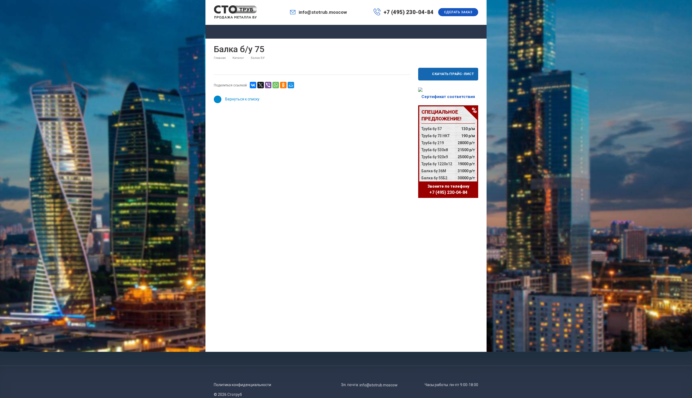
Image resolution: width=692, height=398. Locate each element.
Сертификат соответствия (448, 96)
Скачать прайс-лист (453, 74)
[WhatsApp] (275, 85)
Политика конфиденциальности (242, 385)
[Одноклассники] (283, 85)
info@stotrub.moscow (323, 12)
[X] (260, 85)
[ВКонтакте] (253, 85)
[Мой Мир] (291, 85)
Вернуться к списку (242, 99)
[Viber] (268, 85)
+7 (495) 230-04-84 (409, 12)
